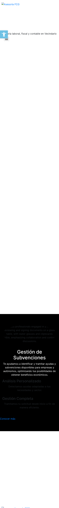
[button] (4, 34)
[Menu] (6, 39)
